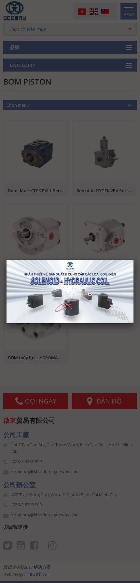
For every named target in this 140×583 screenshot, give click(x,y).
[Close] (133, 260)
